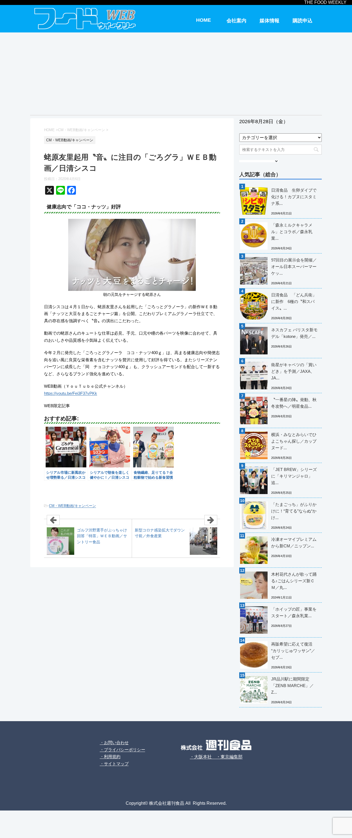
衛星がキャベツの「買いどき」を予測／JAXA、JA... (294, 371)
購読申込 (302, 20)
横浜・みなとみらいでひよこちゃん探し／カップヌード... (294, 441)
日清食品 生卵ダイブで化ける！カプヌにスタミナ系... (294, 197)
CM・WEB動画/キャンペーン (72, 506)
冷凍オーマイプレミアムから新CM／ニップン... (294, 542)
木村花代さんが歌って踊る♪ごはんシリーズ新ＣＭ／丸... (294, 581)
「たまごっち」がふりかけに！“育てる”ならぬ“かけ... (294, 511)
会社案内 (236, 20)
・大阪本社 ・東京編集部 (216, 756)
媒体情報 (269, 20)
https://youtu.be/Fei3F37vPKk (70, 393)
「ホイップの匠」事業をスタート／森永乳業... (294, 612)
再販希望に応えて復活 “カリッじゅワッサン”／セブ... (293, 651)
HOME (203, 20)
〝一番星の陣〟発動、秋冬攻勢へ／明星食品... (294, 403)
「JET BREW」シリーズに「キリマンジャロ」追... (294, 476)
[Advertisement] (176, 73)
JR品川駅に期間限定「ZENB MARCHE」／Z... (292, 685)
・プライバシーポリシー (122, 749)
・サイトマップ (114, 763)
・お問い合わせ (114, 742)
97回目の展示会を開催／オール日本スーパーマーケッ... (294, 266)
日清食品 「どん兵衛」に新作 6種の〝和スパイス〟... (294, 301)
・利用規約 (110, 756)
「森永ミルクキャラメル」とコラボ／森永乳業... (291, 232)
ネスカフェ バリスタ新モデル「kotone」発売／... (294, 333)
